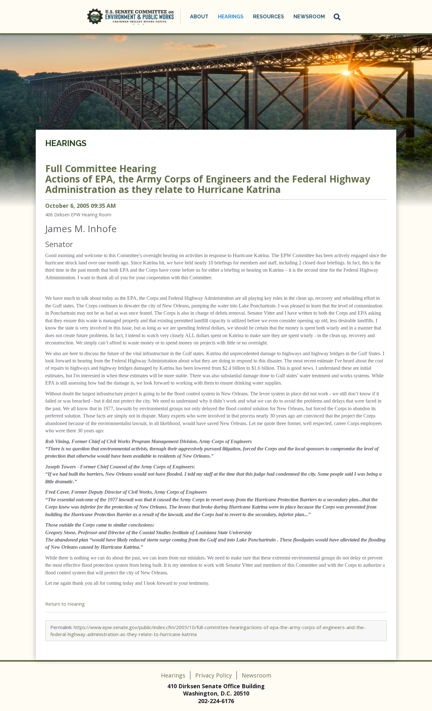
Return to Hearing (65, 604)
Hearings (65, 143)
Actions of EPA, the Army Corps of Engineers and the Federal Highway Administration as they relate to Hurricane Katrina (207, 179)
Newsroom (256, 675)
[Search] (337, 17)
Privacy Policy (213, 675)
